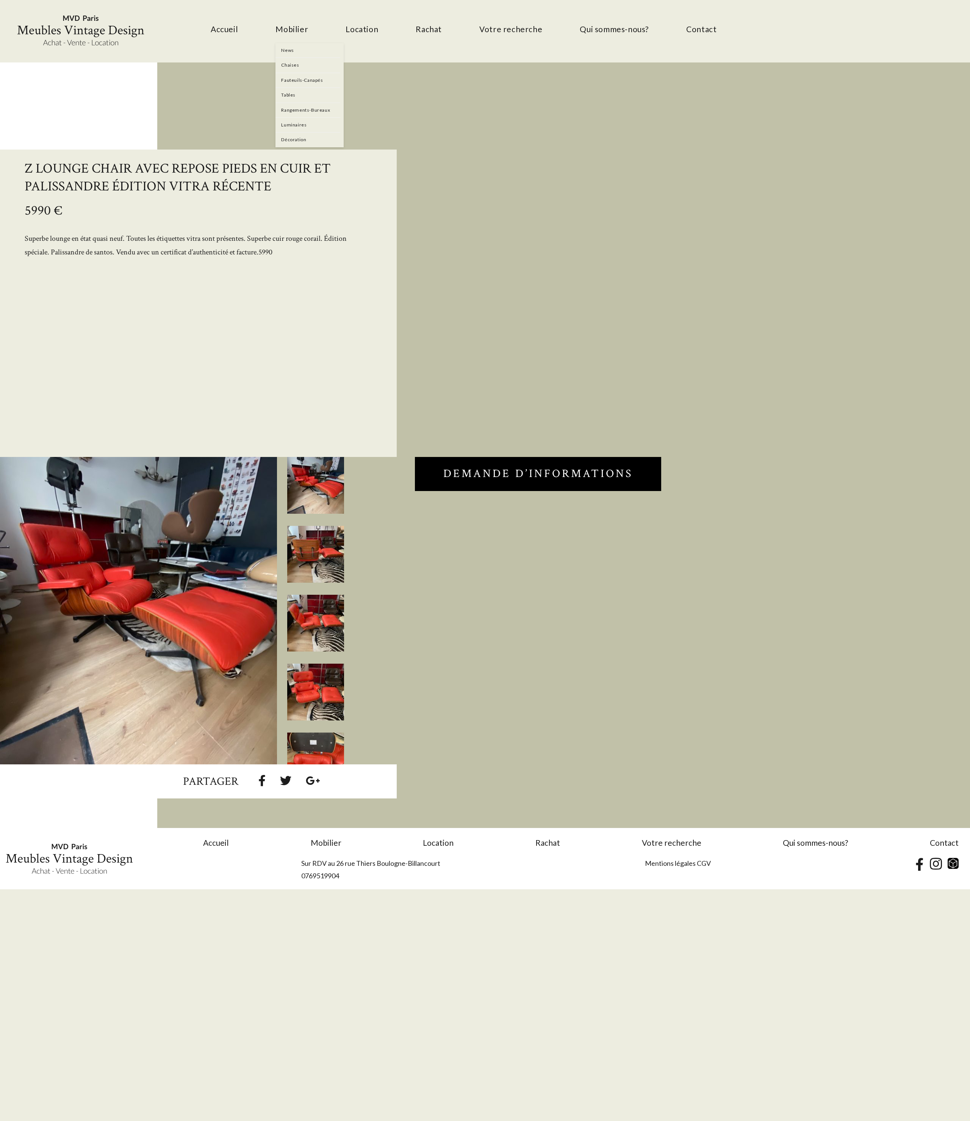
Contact (944, 842)
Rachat (547, 842)
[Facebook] (262, 780)
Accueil (216, 842)
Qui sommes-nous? (815, 842)
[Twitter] (285, 780)
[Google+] (313, 780)
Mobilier (326, 842)
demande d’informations (538, 473)
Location (438, 842)
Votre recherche (671, 842)
